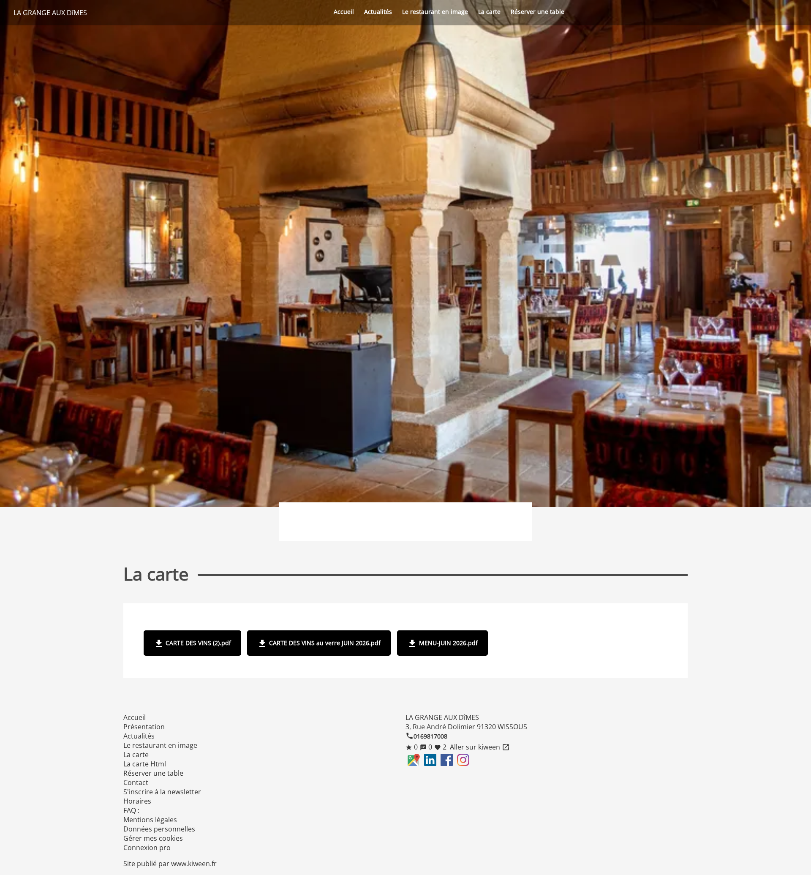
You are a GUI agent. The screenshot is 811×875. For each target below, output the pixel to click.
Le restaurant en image (435, 12)
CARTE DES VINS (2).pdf (192, 643)
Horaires (137, 801)
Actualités (378, 12)
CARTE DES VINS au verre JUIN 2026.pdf (319, 643)
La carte (489, 12)
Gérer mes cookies (153, 838)
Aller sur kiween (479, 747)
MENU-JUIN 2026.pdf (442, 643)
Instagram (463, 760)
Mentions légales (150, 819)
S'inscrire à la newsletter (162, 791)
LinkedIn (430, 760)
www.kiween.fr (194, 863)
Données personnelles (159, 829)
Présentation (144, 726)
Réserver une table (537, 12)
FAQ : (131, 810)
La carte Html (144, 764)
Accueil (344, 12)
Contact (135, 782)
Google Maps (414, 760)
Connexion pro (147, 847)
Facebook (447, 760)
